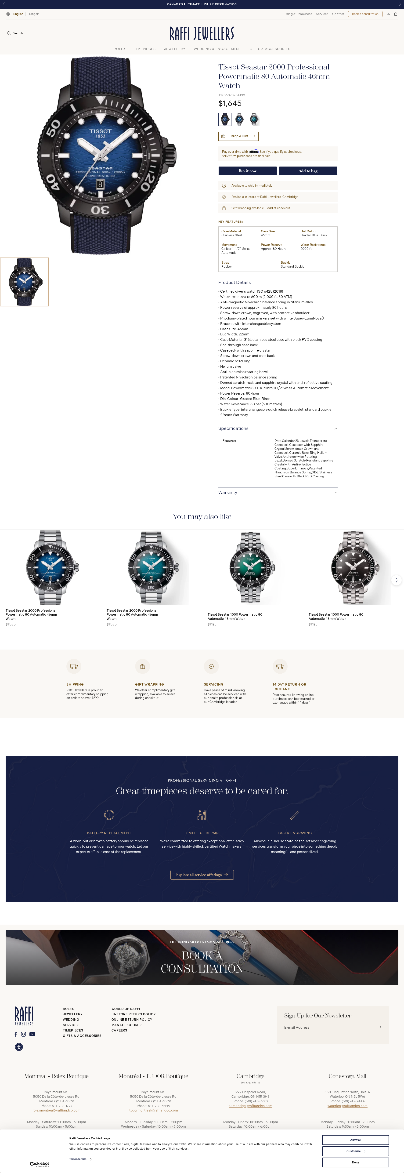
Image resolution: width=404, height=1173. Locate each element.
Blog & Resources (299, 14)
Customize (353, 1151)
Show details (78, 1159)
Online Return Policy (132, 1019)
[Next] (396, 580)
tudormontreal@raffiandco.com (153, 1110)
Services (322, 14)
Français (34, 14)
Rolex (68, 1009)
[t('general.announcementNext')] (400, 4)
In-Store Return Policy (134, 1014)
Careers (119, 1030)
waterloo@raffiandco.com (348, 1106)
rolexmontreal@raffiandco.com (56, 1110)
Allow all (355, 1140)
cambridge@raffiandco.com (250, 1106)
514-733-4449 (159, 1106)
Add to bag (308, 170)
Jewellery (73, 1014)
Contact (338, 14)
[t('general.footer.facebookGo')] (15, 1034)
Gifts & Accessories (82, 1036)
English (18, 14)
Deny (355, 1162)
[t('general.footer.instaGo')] (23, 1034)
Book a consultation (365, 14)
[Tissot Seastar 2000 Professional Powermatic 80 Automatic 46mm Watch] (224, 119)
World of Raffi (126, 1009)
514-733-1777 (62, 1106)
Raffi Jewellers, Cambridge (279, 197)
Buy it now (247, 170)
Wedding (71, 1019)
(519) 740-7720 (256, 1101)
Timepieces (73, 1030)
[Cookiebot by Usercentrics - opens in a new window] (39, 1164)
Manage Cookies (127, 1025)
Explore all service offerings (199, 874)
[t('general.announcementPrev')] (4, 4)
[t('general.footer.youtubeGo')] (32, 1034)
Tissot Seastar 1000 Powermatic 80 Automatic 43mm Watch (235, 617)
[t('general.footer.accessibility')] (19, 1047)
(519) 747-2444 (353, 1101)
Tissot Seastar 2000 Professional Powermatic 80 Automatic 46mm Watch (31, 615)
